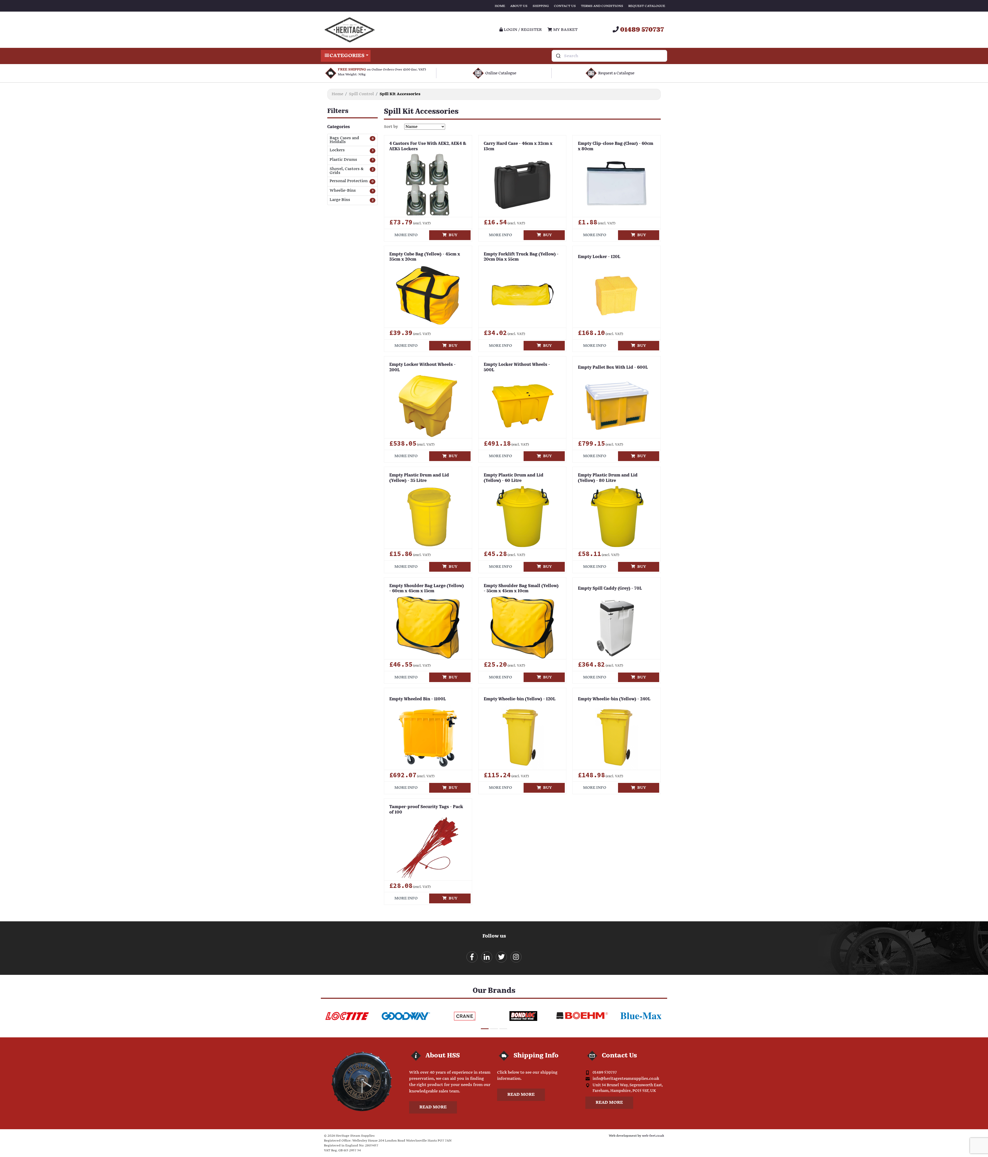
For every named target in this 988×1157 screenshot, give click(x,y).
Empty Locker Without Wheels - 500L (517, 367)
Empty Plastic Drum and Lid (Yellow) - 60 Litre (513, 478)
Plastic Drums (343, 160)
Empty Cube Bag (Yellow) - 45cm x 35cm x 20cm (424, 257)
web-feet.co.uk (653, 1136)
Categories (347, 56)
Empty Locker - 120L (599, 257)
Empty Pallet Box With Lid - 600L (613, 368)
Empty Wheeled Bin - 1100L (417, 699)
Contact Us (565, 6)
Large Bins (340, 200)
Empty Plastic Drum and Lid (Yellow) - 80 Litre (608, 478)
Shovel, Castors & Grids (347, 171)
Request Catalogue (646, 6)
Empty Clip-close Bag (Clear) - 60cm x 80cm (615, 146)
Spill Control (361, 94)
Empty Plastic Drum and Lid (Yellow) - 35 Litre (419, 478)
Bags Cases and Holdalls (344, 140)
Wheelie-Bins (343, 191)
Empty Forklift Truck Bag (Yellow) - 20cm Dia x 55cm (521, 257)
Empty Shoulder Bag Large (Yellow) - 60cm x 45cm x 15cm (426, 589)
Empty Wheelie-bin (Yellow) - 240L (614, 699)
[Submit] (558, 55)
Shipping (541, 6)
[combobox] (609, 56)
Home (500, 6)
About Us (518, 6)
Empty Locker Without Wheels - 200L (422, 367)
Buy (451, 235)
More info (406, 235)
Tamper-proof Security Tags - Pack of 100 (426, 810)
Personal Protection (349, 181)
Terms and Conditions (602, 6)
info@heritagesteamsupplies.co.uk (626, 1078)
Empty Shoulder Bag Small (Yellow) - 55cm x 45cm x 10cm (521, 589)
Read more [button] (433, 1107)
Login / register (522, 29)
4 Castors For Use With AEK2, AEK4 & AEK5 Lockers (427, 146)
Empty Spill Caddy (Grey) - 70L (610, 589)
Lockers (337, 150)
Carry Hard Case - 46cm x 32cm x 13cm (518, 146)
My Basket (564, 29)
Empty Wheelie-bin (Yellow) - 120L (519, 699)
